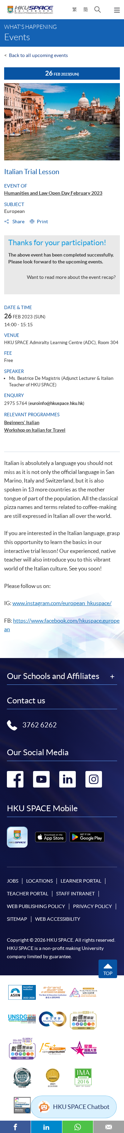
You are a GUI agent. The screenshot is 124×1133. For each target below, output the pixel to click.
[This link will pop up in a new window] (50, 837)
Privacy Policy (92, 906)
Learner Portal (81, 881)
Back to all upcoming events (38, 55)
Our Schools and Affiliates (53, 676)
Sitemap (17, 919)
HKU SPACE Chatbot (81, 1106)
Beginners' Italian (21, 422)
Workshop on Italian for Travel (34, 430)
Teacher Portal (27, 893)
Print (42, 221)
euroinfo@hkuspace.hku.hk (56, 403)
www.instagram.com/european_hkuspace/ (62, 603)
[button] (97, 9)
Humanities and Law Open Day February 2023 (53, 193)
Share (17, 221)
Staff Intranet (75, 893)
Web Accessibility (57, 919)
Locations (39, 881)
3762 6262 (39, 725)
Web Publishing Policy (36, 906)
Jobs (12, 881)
